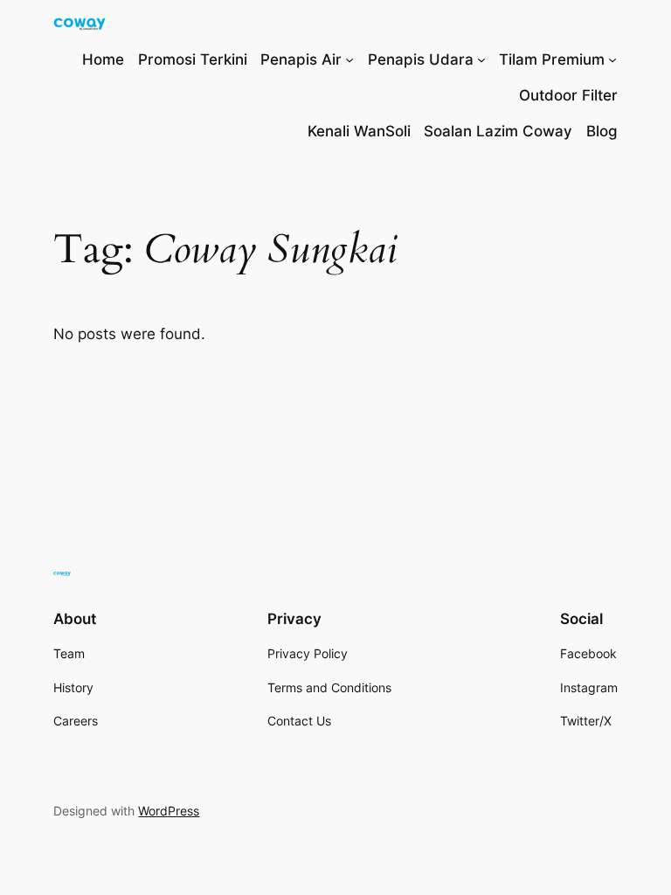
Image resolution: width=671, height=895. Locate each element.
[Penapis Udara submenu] (481, 59)
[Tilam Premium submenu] (612, 59)
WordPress (168, 810)
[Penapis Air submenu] (349, 59)
